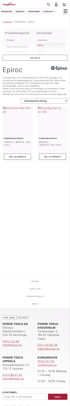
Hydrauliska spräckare (17, 46)
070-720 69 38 (47, 345)
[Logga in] (56, 4)
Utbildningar (50, 11)
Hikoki (40, 51)
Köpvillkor (35, 289)
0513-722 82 (11, 341)
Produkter (6, 11)
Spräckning (34, 11)
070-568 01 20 (12, 374)
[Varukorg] (64, 4)
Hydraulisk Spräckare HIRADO (18, 52)
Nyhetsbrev (10, 392)
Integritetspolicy (35, 296)
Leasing (35, 281)
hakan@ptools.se (48, 348)
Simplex (10, 40)
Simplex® (20, 11)
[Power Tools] (9, 3)
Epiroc (40, 45)
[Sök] (48, 4)
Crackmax (42, 40)
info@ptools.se (12, 345)
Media (35, 304)
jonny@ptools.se (13, 378)
